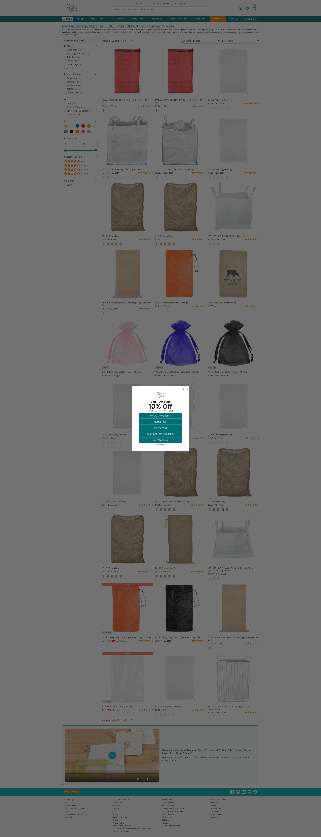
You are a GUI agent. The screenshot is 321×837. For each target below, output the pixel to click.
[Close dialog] (185, 389)
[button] (160, 415)
